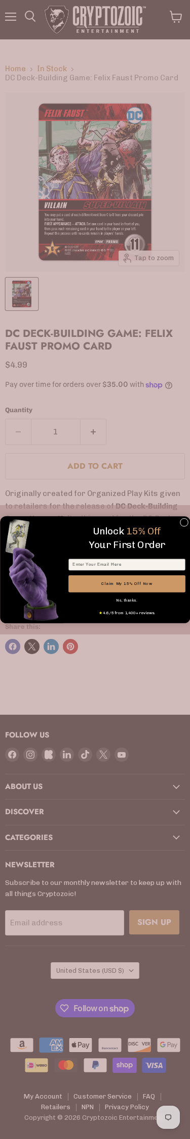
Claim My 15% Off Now (126, 583)
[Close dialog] (183, 522)
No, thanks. (127, 601)
